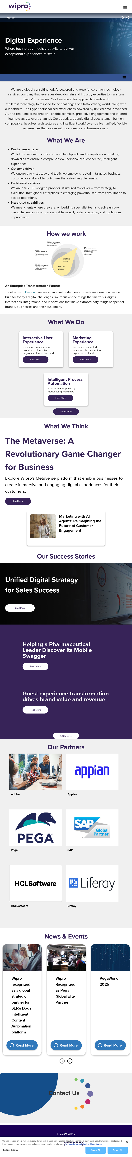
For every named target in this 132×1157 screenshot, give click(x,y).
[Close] (126, 1141)
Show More (66, 411)
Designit (31, 292)
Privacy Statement (73, 1144)
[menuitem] (127, 17)
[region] (66, 1147)
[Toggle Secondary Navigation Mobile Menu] (124, 77)
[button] (122, 17)
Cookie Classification (92, 1144)
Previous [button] (62, 1060)
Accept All (95, 1150)
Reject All (117, 1150)
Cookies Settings (10, 1150)
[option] (22, 999)
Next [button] (69, 1060)
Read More (35, 359)
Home (11, 18)
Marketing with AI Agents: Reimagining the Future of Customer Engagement (80, 523)
